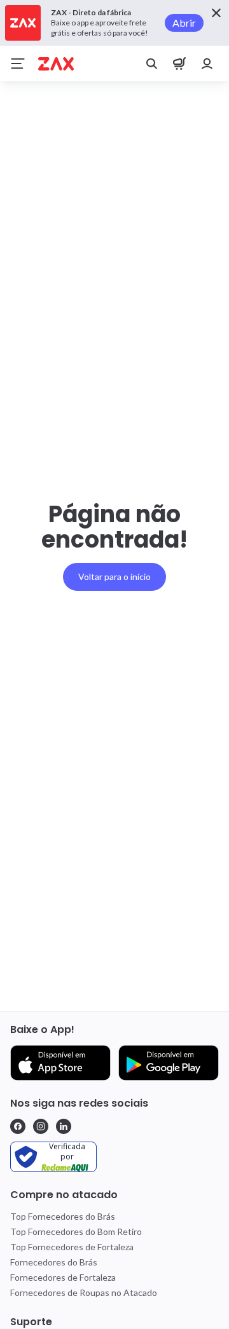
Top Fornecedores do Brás (62, 1216)
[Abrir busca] (151, 63)
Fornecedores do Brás (53, 1262)
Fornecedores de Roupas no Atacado (83, 1292)
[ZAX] (56, 64)
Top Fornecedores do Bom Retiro (76, 1231)
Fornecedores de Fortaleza (63, 1277)
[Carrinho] (179, 63)
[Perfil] (207, 63)
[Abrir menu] (17, 63)
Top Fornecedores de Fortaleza (72, 1246)
